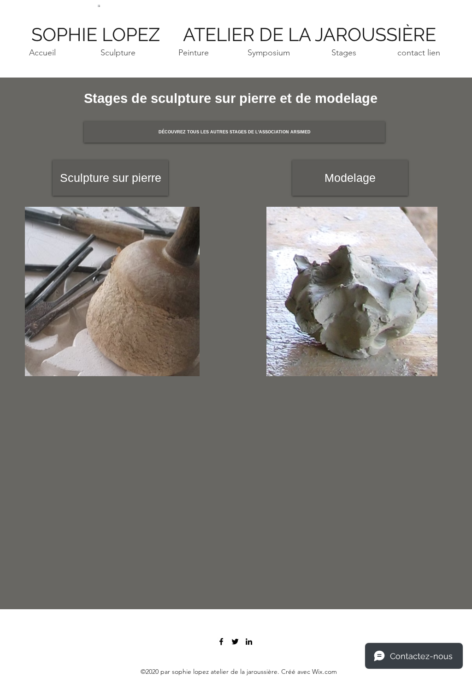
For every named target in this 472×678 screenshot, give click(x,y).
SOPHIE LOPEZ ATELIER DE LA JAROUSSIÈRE (236, 34)
